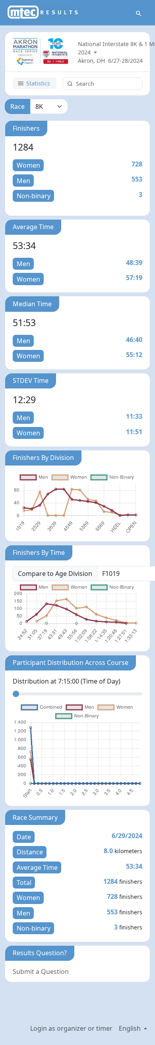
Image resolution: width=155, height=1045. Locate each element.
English (130, 1028)
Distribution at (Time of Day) (66, 681)
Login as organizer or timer (71, 1028)
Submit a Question (41, 971)
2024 (85, 52)
